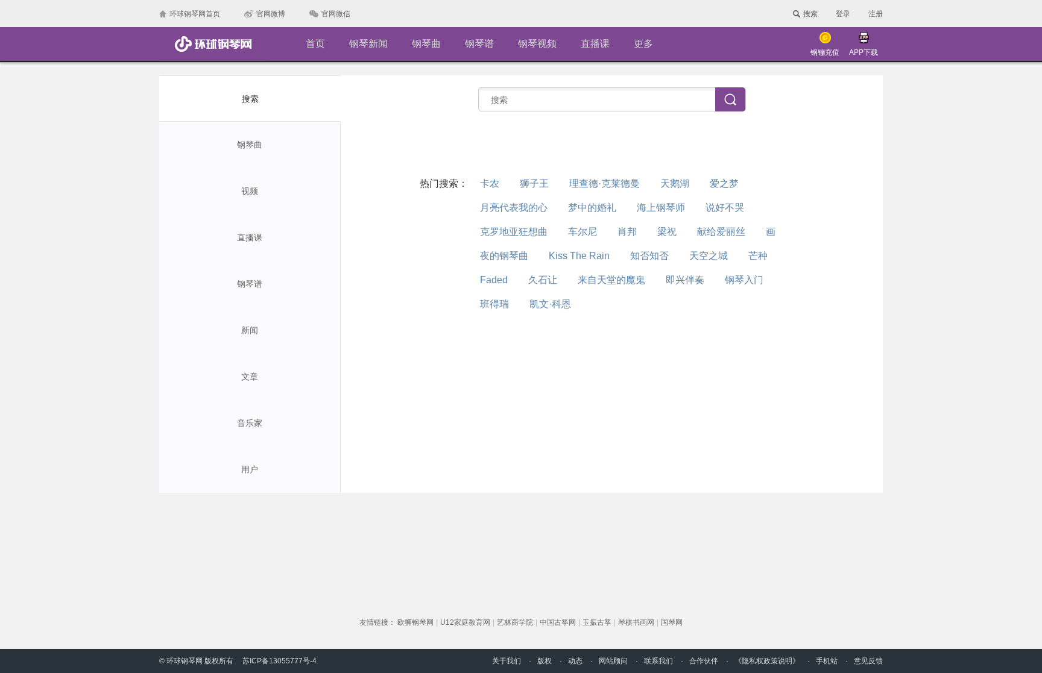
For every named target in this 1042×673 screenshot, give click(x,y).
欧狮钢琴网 (415, 622)
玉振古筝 (597, 622)
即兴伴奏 (685, 280)
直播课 (595, 44)
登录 (843, 14)
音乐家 (249, 423)
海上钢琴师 (661, 207)
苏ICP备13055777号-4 (279, 661)
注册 (875, 14)
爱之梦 (724, 183)
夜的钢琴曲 (504, 256)
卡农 (489, 183)
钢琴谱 (479, 44)
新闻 (249, 330)
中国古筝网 (558, 622)
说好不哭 (725, 207)
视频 (249, 191)
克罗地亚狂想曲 (514, 232)
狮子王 (534, 183)
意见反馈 (868, 661)
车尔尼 (582, 232)
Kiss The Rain (579, 256)
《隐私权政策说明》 (767, 661)
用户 (249, 469)
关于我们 (506, 661)
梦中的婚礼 (592, 207)
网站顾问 (613, 661)
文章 (249, 376)
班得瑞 (494, 304)
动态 (575, 661)
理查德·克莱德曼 (604, 183)
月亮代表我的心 (514, 207)
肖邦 (627, 232)
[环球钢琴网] (213, 44)
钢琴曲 (426, 44)
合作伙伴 (703, 661)
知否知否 (649, 256)
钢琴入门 (744, 280)
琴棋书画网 (636, 622)
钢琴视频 (537, 44)
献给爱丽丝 (721, 232)
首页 (315, 44)
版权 (544, 661)
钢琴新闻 (368, 44)
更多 (643, 44)
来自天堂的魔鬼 (611, 280)
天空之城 (708, 256)
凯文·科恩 (550, 304)
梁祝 (667, 232)
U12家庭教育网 (465, 622)
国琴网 (672, 622)
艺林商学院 (515, 622)
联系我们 (658, 661)
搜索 (250, 99)
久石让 (542, 280)
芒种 (758, 256)
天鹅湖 (674, 183)
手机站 (827, 661)
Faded (494, 280)
